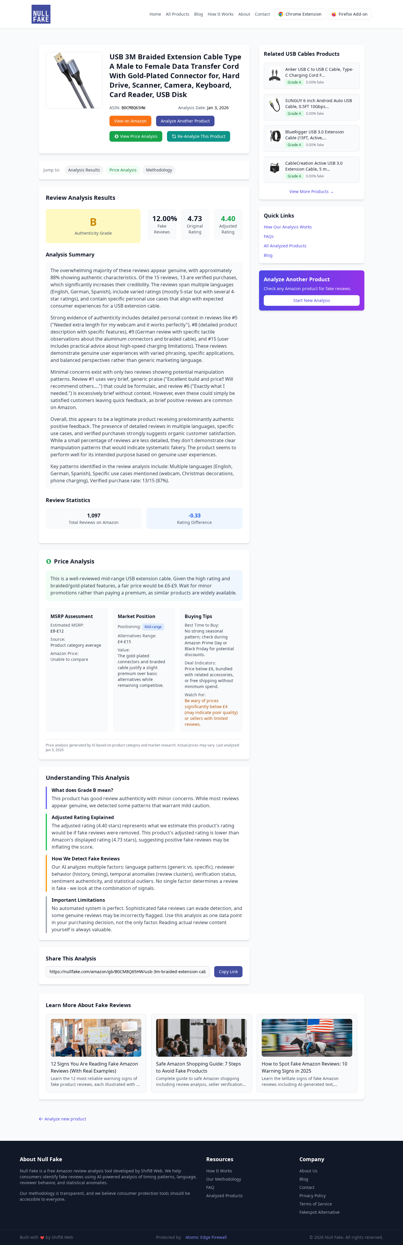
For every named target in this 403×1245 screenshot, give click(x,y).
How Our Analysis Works (288, 227)
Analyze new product (65, 1119)
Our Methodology (223, 1179)
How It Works (221, 14)
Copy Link (228, 971)
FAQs (269, 236)
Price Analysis (123, 170)
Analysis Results (84, 170)
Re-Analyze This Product (201, 136)
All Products (177, 14)
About (244, 14)
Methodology (159, 170)
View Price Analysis (139, 136)
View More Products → (311, 191)
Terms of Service (315, 1204)
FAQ (210, 1187)
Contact (262, 14)
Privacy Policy (312, 1195)
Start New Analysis (311, 300)
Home (155, 14)
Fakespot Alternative (319, 1212)
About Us (308, 1171)
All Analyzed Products (285, 246)
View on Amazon (130, 121)
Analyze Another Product (185, 121)
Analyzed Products (224, 1195)
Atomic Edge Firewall (206, 1237)
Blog (198, 14)
